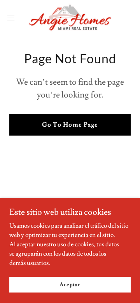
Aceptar (70, 284)
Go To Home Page (70, 125)
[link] (70, 17)
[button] (13, 18)
